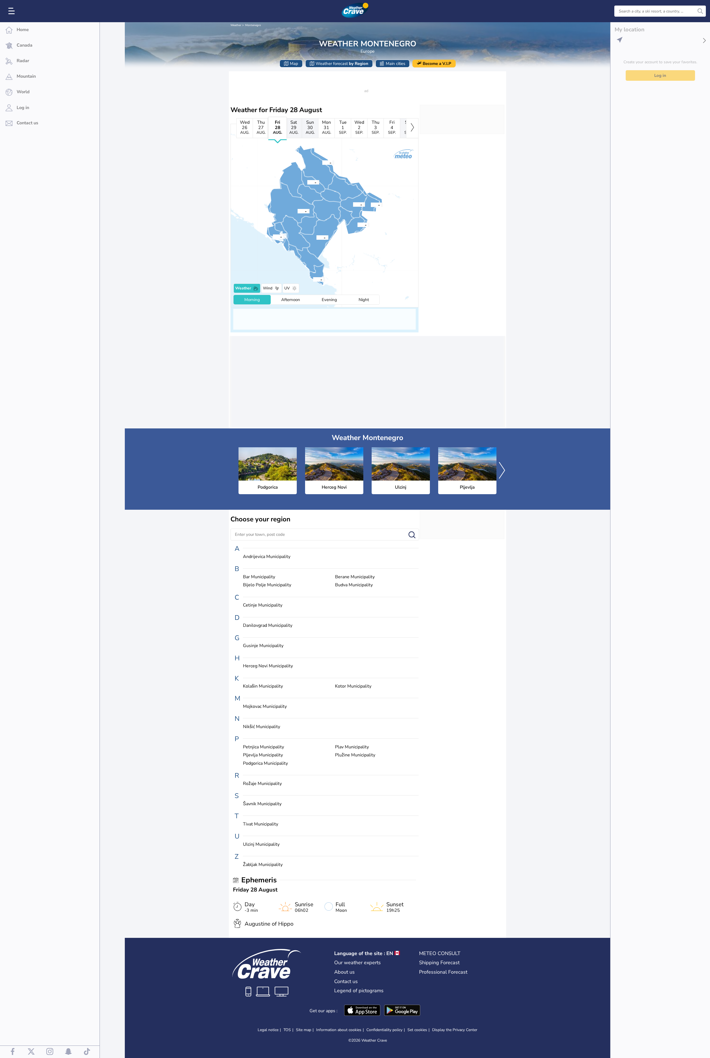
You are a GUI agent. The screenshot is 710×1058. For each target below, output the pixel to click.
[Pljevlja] (322, 162)
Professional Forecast (443, 972)
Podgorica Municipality (265, 763)
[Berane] (353, 204)
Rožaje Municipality (262, 783)
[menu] (12, 11)
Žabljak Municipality (263, 864)
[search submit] (700, 11)
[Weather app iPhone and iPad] (362, 1011)
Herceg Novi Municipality (268, 666)
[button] (316, 237)
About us (344, 972)
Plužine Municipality (355, 755)
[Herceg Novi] (272, 236)
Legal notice (268, 1029)
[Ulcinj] (313, 279)
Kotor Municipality (353, 686)
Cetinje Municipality (262, 605)
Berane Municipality (355, 577)
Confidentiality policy (384, 1029)
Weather (235, 25)
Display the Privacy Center (454, 1030)
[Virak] (307, 182)
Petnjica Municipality (263, 747)
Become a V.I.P (437, 63)
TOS (287, 1029)
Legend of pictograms (359, 990)
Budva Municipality (354, 585)
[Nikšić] (297, 210)
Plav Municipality (352, 747)
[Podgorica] (316, 237)
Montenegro (253, 25)
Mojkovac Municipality (265, 706)
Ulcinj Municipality (261, 844)
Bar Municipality (259, 577)
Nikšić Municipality (261, 726)
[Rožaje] (370, 204)
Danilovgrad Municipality (267, 625)
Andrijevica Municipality (266, 556)
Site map (303, 1029)
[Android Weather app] (402, 1011)
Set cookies (417, 1030)
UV (287, 288)
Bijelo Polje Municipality (267, 585)
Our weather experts (357, 962)
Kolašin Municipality (263, 686)
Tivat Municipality (260, 824)
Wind (267, 288)
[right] (412, 128)
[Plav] (357, 224)
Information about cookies (338, 1029)
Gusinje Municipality (263, 645)
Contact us (346, 981)
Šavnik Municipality (262, 804)
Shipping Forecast (439, 962)
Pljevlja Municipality (263, 755)
